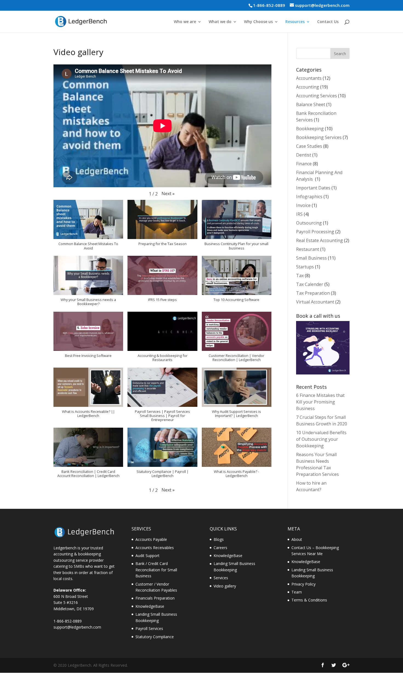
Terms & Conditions (309, 600)
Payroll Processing (315, 232)
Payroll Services (149, 628)
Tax (300, 275)
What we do (220, 22)
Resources (295, 22)
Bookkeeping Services (319, 137)
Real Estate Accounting (319, 240)
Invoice (303, 205)
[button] (168, 193)
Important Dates (313, 188)
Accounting (307, 87)
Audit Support (147, 555)
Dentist (303, 155)
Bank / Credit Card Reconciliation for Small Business (156, 569)
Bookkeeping (310, 129)
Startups (305, 267)
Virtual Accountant (315, 302)
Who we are (185, 22)
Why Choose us (258, 22)
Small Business (311, 258)
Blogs (219, 539)
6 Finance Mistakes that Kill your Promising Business (320, 401)
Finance (304, 164)
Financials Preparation (155, 598)
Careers (220, 547)
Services (221, 577)
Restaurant (307, 249)
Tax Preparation (313, 293)
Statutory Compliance (154, 636)
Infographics (309, 197)
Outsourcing (309, 223)
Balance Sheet (310, 104)
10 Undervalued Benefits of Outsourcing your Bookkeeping (321, 439)
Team (296, 592)
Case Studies (309, 146)
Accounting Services (316, 96)
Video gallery (225, 586)
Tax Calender (309, 284)
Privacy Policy (303, 584)
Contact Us (328, 22)
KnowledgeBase (149, 606)
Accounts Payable (151, 539)
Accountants (309, 78)
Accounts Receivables (154, 547)
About (296, 539)
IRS (299, 214)
